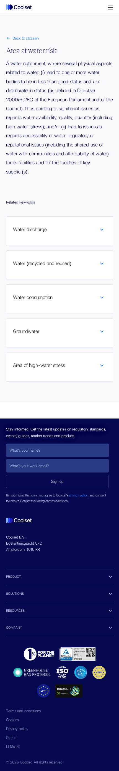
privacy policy (78, 495)
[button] (110, 7)
